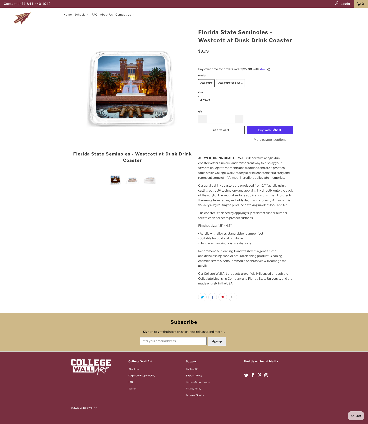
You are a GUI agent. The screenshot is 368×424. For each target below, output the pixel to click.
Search (132, 388)
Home (68, 14)
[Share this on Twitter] (202, 297)
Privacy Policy (193, 388)
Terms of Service (195, 395)
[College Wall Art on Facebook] (253, 375)
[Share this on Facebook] (212, 297)
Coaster (206, 83)
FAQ (95, 14)
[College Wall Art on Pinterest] (259, 375)
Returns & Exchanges (197, 382)
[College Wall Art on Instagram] (266, 375)
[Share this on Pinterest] (223, 297)
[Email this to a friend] (233, 297)
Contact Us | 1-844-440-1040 (27, 4)
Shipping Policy (194, 375)
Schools (80, 14)
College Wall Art (88, 407)
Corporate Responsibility (141, 375)
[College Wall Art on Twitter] (246, 375)
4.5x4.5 (205, 100)
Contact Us (123, 14)
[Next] (188, 97)
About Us (106, 14)
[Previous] (77, 97)
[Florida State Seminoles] (31, 11)
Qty (200, 111)
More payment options (270, 139)
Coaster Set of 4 (230, 83)
